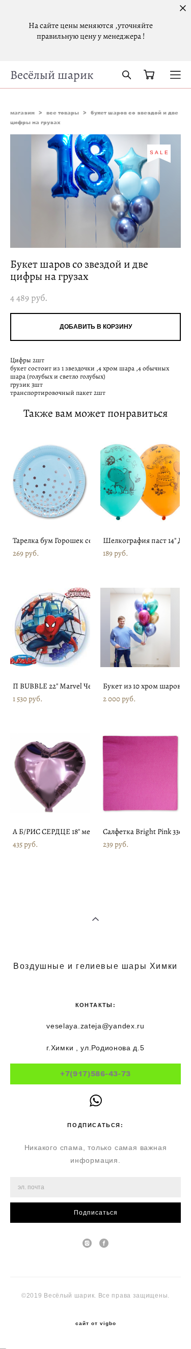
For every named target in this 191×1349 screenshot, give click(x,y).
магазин (22, 112)
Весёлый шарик (51, 75)
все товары (62, 112)
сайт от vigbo (95, 1323)
